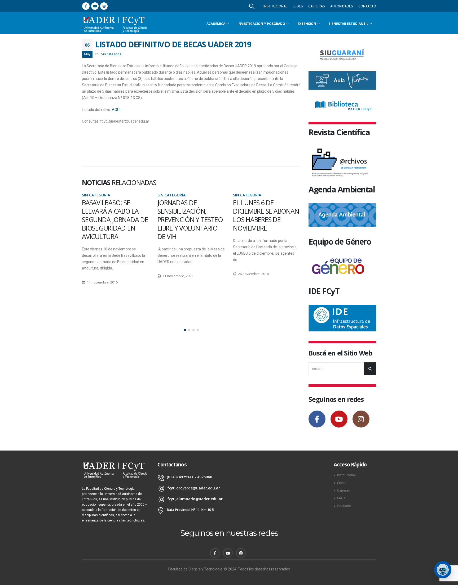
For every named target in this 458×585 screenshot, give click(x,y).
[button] (185, 329)
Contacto (367, 6)
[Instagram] (104, 6)
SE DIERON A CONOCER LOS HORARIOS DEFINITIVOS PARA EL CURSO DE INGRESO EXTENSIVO (266, 219)
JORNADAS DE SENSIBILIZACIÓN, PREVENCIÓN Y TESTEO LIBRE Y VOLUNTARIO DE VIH (114, 219)
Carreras (316, 6)
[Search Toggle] (251, 6)
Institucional (275, 6)
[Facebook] (86, 6)
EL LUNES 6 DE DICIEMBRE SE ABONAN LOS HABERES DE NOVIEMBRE (190, 215)
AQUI (116, 109)
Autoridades (341, 6)
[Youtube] (95, 6)
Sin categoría (111, 54)
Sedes (298, 6)
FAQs (341, 498)
